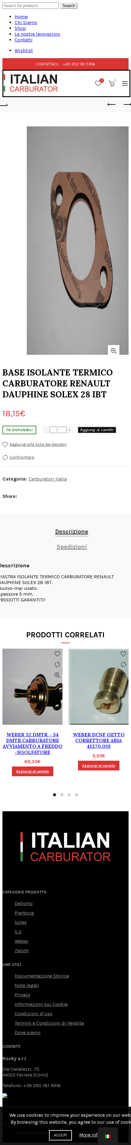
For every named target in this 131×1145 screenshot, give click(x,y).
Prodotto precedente (111, 105)
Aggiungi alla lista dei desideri (38, 444)
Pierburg (24, 913)
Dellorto (24, 903)
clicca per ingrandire (113, 351)
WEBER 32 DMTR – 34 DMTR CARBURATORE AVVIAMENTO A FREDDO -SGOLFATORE (32, 743)
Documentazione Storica (42, 976)
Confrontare (21, 457)
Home (21, 16)
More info (89, 1135)
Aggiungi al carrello (97, 430)
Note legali (27, 985)
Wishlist (24, 50)
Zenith (22, 950)
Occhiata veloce (57, 675)
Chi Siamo (26, 22)
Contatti (24, 40)
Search (68, 5)
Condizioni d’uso (33, 1013)
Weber (21, 941)
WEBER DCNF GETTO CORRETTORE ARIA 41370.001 (99, 740)
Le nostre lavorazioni (37, 34)
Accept (60, 1135)
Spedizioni (72, 546)
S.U (18, 932)
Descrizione (71, 531)
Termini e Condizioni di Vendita (49, 1023)
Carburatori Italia (48, 479)
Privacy (22, 995)
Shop (20, 28)
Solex (21, 922)
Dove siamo (28, 1032)
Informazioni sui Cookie (41, 1004)
